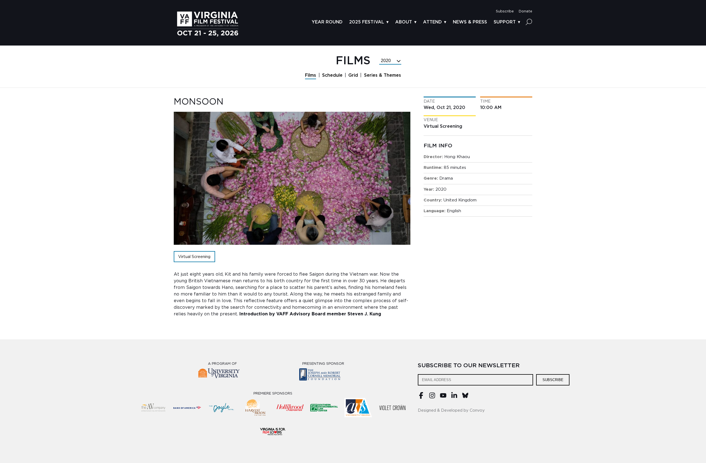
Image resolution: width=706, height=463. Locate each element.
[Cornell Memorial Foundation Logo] (323, 375)
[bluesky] (465, 397)
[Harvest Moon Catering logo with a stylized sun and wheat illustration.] (255, 407)
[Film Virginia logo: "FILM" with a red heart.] (273, 431)
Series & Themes (382, 75)
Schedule (332, 75)
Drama (446, 178)
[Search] (529, 21)
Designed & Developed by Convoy (451, 410)
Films (310, 75)
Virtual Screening (194, 257)
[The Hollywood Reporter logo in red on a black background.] (290, 407)
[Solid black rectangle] (392, 407)
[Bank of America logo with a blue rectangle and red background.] (187, 407)
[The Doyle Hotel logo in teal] (221, 407)
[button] (505, 11)
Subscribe (552, 380)
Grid (353, 75)
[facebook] (421, 397)
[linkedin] (454, 397)
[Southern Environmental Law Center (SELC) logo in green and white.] (324, 407)
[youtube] (443, 397)
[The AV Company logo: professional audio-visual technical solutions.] (153, 407)
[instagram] (432, 397)
